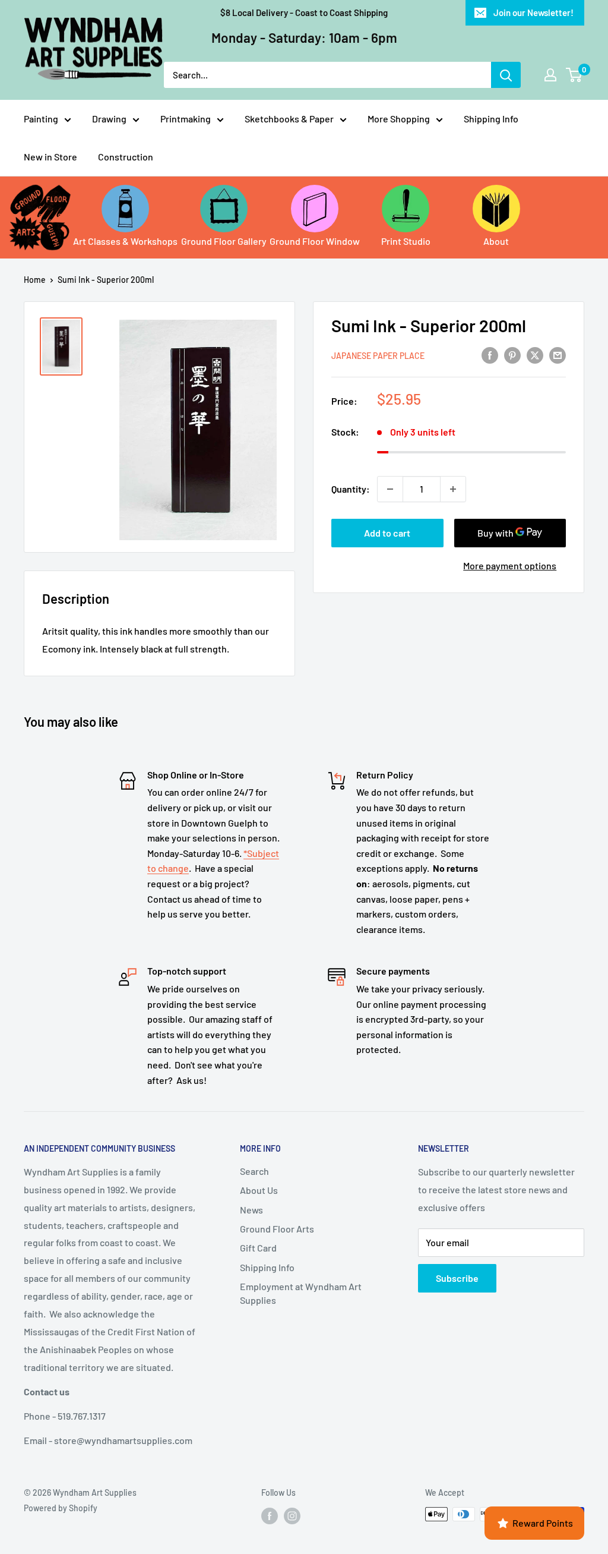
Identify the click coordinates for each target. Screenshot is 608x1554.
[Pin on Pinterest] (512, 354)
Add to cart (387, 532)
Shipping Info (491, 118)
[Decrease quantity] (390, 489)
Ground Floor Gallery (224, 241)
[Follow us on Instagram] (292, 1515)
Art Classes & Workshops (125, 241)
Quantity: (350, 488)
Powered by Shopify (60, 1508)
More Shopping (399, 118)
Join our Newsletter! (533, 12)
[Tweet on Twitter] (535, 354)
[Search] (506, 75)
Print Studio (405, 241)
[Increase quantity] (453, 489)
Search (254, 1171)
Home (35, 280)
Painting (41, 118)
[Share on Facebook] (490, 354)
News (251, 1209)
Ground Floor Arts (277, 1228)
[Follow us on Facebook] (269, 1515)
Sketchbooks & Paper (289, 118)
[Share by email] (557, 354)
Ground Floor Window (315, 241)
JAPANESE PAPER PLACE (378, 356)
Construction (125, 156)
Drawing (109, 118)
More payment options (509, 565)
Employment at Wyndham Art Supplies (301, 1293)
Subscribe (457, 1278)
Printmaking (185, 118)
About (496, 241)
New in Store (50, 156)
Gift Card (258, 1247)
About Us (259, 1190)
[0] (574, 75)
